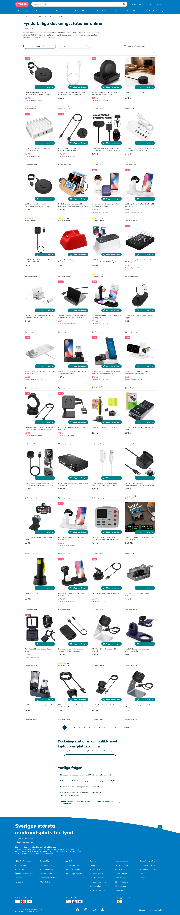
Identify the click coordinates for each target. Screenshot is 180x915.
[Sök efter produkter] (124, 4)
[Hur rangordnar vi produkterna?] (125, 46)
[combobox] (79, 4)
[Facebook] (102, 910)
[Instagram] (85, 910)
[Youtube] (94, 910)
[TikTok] (77, 910)
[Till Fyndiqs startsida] (22, 4)
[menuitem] (23, 10)
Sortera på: (132, 46)
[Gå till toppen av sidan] (160, 827)
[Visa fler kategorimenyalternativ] (162, 10)
